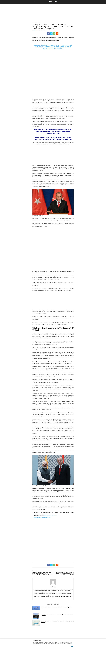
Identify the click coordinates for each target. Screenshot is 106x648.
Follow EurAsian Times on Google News (42, 517)
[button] (34, 2)
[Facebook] (48, 33)
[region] (53, 13)
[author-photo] (53, 585)
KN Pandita (36, 30)
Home (33, 22)
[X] (51, 33)
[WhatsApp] (54, 33)
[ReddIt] (57, 33)
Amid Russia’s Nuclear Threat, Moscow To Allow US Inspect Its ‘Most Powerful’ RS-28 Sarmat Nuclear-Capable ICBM (65, 573)
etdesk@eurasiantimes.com (50, 515)
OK (71, 646)
